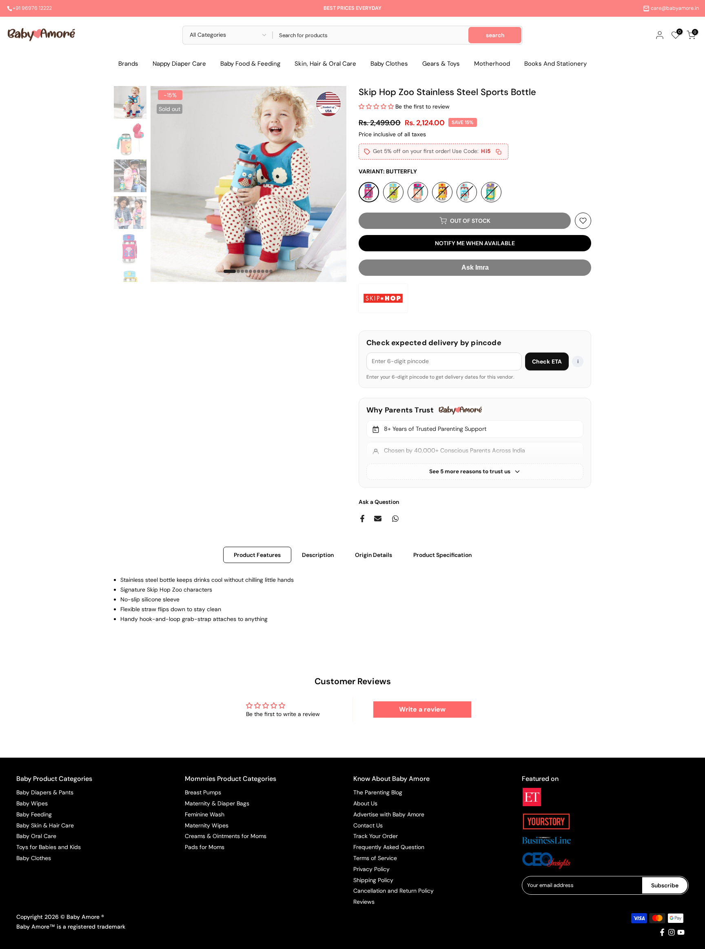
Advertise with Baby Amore (388, 814)
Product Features (257, 555)
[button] (377, 106)
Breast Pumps (203, 792)
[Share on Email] (377, 518)
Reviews (364, 901)
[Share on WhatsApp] (395, 518)
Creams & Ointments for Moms (225, 836)
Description (318, 555)
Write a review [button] (422, 709)
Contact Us (368, 825)
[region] (475, 442)
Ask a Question (379, 502)
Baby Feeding (34, 814)
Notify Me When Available (475, 243)
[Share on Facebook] (362, 518)
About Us (365, 803)
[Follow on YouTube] (681, 932)
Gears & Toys (441, 64)
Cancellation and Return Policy (393, 890)
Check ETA (547, 361)
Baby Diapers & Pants (44, 792)
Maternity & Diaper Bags (217, 803)
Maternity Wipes (206, 825)
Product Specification (442, 555)
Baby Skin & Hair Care (45, 825)
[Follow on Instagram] (671, 932)
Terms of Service (375, 858)
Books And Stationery (555, 64)
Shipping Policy (373, 880)
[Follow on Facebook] (662, 932)
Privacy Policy (371, 869)
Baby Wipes (32, 803)
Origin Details (373, 555)
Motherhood (492, 64)
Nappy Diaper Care (179, 64)
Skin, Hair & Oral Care (325, 64)
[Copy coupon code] (498, 151)
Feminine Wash (204, 814)
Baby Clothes (389, 64)
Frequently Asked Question (388, 847)
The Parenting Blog (377, 792)
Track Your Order (375, 836)
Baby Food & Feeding (250, 64)
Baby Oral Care (36, 836)
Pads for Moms (204, 847)
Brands (128, 64)
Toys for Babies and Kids (48, 847)
